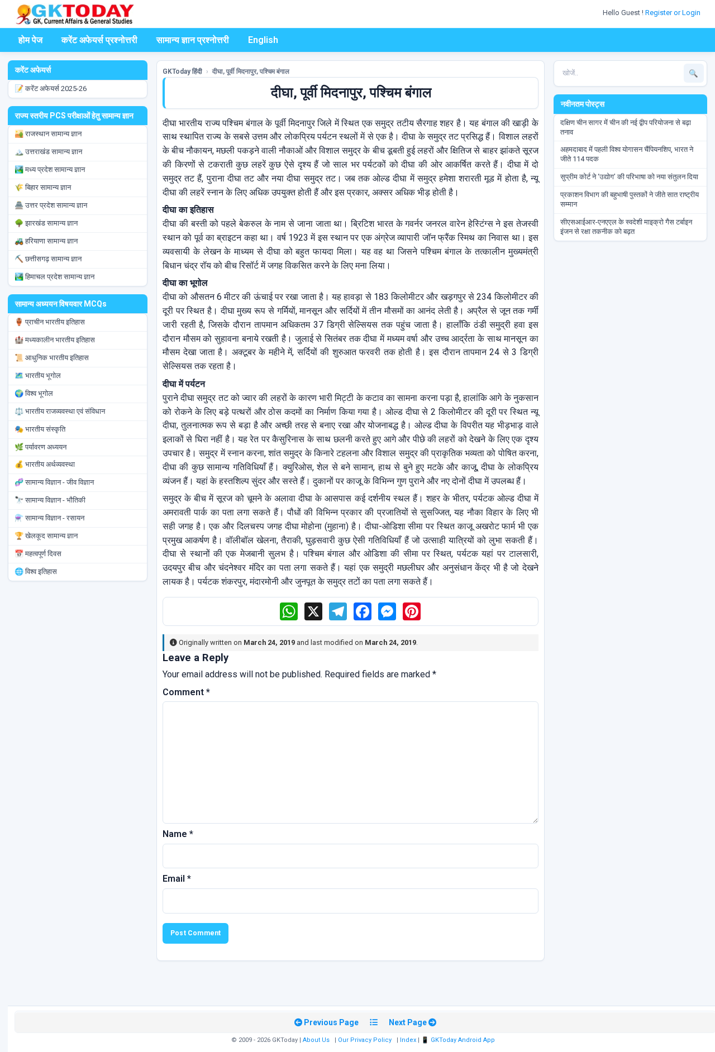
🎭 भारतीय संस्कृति (40, 429)
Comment (186, 692)
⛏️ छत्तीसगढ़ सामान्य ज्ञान (48, 259)
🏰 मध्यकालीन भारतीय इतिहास (55, 340)
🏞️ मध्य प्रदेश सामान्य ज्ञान (50, 169)
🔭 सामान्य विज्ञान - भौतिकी (50, 500)
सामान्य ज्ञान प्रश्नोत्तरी (192, 40)
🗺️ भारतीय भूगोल (38, 375)
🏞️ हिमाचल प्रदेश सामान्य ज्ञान (54, 276)
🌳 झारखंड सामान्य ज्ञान (46, 223)
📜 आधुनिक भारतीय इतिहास (52, 357)
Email (177, 878)
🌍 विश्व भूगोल (34, 393)
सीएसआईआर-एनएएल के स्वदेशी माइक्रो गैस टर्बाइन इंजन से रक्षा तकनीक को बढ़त (626, 227)
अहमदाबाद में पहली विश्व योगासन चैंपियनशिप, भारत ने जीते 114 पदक (626, 154)
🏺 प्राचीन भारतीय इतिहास (50, 322)
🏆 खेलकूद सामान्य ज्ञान (46, 536)
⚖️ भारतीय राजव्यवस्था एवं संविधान (60, 411)
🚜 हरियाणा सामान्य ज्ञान (46, 241)
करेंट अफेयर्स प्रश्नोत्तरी (99, 40)
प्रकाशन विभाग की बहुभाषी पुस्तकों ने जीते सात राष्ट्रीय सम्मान (629, 199)
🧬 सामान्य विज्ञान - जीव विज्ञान (54, 482)
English (263, 40)
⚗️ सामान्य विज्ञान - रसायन (49, 518)
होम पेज (30, 40)
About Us (316, 1040)
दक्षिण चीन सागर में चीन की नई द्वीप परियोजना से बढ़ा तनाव (625, 127)
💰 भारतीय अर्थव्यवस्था (45, 464)
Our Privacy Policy (365, 1040)
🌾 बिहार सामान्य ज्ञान (43, 187)
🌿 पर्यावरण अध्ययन (40, 447)
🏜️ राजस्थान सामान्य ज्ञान (48, 134)
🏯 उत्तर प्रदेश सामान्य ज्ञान (51, 205)
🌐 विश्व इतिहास (36, 571)
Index (408, 1040)
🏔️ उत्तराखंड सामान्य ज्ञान (48, 151)
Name (178, 834)
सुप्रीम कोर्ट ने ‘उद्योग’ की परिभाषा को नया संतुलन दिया (629, 177)
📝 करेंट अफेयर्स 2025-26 (51, 88)
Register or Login (673, 12)
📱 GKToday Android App (459, 1040)
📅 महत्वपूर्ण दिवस (38, 553)
